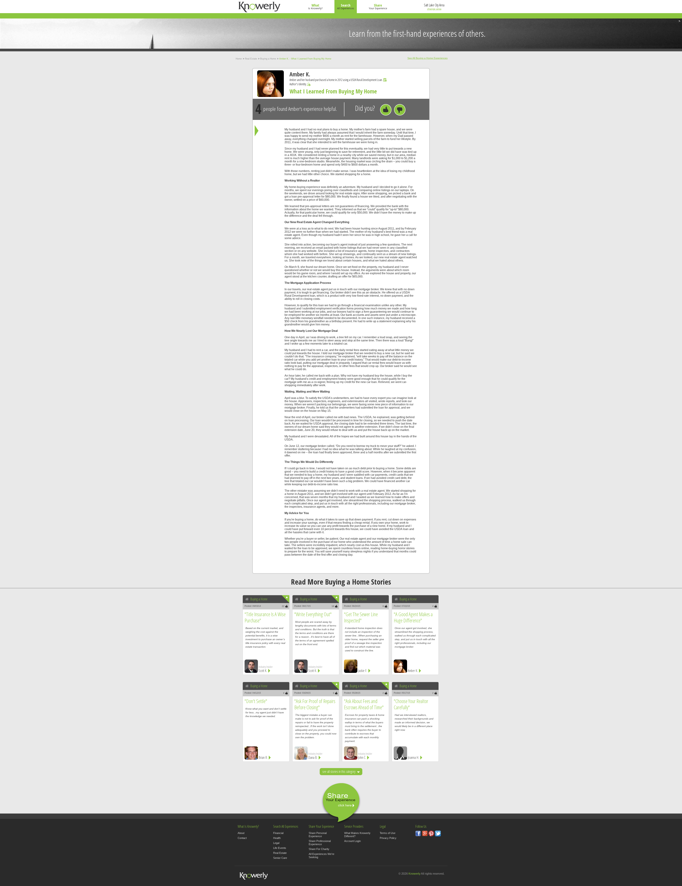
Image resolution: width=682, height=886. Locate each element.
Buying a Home (268, 59)
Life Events (279, 847)
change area (434, 8)
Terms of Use (387, 832)
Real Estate (251, 59)
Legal (276, 842)
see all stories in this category (339, 771)
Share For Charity (319, 848)
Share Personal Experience (318, 834)
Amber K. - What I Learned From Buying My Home (305, 59)
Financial (278, 832)
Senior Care (280, 857)
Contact (242, 837)
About (241, 832)
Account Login (352, 840)
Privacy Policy (388, 837)
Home (239, 59)
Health (277, 837)
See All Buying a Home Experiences (427, 58)
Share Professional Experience (320, 842)
